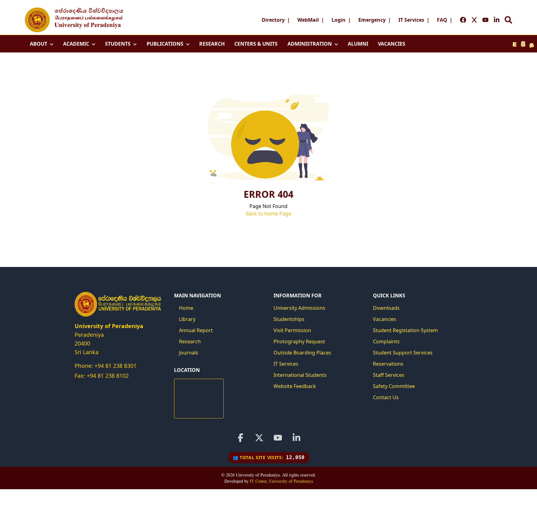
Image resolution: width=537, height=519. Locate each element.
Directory (273, 19)
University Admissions (299, 308)
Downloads (386, 308)
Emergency (372, 19)
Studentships (289, 319)
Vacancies (384, 319)
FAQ (442, 19)
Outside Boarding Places (302, 352)
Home (186, 308)
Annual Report (196, 330)
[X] (259, 437)
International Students (300, 375)
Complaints (386, 341)
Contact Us (386, 397)
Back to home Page (268, 213)
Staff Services (388, 375)
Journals (188, 352)
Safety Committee (394, 386)
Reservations (388, 363)
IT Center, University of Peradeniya (281, 481)
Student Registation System (405, 330)
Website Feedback (294, 386)
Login (339, 19)
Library (187, 319)
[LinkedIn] (296, 437)
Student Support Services (403, 352)
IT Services (411, 19)
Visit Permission (292, 330)
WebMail (308, 19)
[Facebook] (240, 437)
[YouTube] (277, 437)
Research (190, 341)
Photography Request (299, 341)
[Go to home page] (37, 19)
